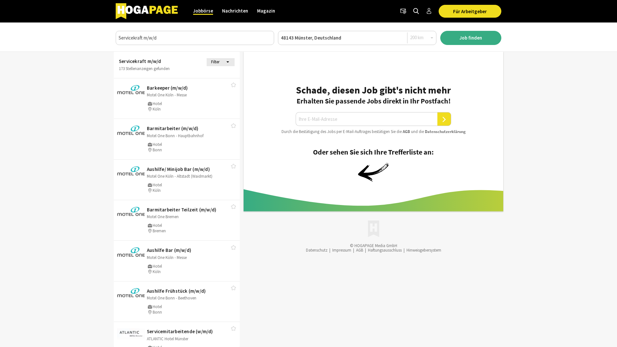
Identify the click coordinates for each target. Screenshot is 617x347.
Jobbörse (203, 11)
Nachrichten (235, 11)
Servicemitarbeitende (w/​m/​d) (180, 331)
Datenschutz (316, 250)
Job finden (471, 38)
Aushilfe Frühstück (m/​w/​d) (176, 291)
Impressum (341, 250)
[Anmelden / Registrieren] (429, 11)
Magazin (266, 11)
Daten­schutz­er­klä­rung (445, 131)
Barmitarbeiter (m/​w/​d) (172, 128)
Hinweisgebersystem (424, 250)
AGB (406, 131)
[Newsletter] (403, 11)
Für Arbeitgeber (470, 11)
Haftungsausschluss (385, 250)
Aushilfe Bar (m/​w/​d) (169, 250)
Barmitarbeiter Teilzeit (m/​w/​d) (181, 210)
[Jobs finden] (416, 11)
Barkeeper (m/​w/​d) (167, 88)
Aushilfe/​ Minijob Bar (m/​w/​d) (178, 169)
